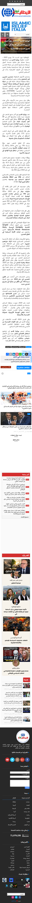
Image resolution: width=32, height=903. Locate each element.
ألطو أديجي (27, 847)
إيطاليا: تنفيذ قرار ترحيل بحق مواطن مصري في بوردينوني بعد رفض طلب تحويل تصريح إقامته (14, 512)
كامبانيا (28, 856)
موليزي (12, 849)
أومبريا (28, 849)
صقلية (28, 862)
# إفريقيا (23, 347)
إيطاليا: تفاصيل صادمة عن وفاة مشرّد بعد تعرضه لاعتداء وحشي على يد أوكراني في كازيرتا (14, 499)
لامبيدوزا (28, 869)
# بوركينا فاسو (15, 347)
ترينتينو (12, 865)
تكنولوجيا (27, 818)
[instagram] (10, 1)
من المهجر (27, 824)
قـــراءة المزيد (5, 367)
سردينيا (12, 856)
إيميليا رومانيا (26, 858)
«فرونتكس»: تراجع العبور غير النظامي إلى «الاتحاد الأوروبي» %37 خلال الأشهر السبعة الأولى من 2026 (12, 710)
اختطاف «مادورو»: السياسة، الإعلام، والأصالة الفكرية (16, 641)
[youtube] (15, 1)
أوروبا (29, 373)
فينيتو (28, 865)
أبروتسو (12, 847)
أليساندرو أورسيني (16, 637)
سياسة (28, 802)
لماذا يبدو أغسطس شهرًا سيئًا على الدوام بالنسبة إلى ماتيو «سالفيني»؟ (17, 407)
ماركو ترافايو (16, 668)
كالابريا (28, 853)
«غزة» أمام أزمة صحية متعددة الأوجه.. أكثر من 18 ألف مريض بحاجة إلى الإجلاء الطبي (14, 479)
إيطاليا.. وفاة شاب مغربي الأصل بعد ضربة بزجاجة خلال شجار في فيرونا (14, 493)
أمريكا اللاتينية (12, 818)
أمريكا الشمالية (12, 815)
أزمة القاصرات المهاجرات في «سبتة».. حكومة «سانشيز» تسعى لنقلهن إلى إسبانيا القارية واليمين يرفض (12, 685)
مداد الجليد (13, 901)
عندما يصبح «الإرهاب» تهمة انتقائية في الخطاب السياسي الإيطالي (16, 672)
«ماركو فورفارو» (16, 606)
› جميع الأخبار (25, 517)
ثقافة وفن (27, 808)
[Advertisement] (16, 536)
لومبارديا (12, 858)
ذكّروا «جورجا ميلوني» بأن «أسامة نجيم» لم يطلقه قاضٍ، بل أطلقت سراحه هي (16, 611)
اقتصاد (28, 805)
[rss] (12, 1)
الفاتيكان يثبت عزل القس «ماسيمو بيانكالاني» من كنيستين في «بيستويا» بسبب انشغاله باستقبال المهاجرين (13, 694)
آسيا (15, 811)
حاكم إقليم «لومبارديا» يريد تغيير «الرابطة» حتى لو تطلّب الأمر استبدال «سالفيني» (16, 428)
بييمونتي (12, 851)
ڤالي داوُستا (11, 867)
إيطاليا (14, 802)
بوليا (13, 853)
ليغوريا (12, 860)
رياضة (28, 815)
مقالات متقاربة (23, 367)
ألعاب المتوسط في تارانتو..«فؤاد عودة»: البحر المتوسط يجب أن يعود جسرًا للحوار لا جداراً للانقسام (14, 505)
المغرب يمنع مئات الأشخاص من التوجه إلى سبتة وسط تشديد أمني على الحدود (12, 702)
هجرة (28, 821)
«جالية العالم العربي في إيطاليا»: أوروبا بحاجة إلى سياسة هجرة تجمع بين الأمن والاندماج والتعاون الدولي (13, 719)
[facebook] (23, 1)
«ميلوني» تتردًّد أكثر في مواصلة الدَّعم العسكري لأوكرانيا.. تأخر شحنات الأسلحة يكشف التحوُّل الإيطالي (16, 387)
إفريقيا (14, 808)
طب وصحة (27, 811)
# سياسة (8, 347)
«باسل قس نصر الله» (16, 580)
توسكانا (12, 862)
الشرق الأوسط (12, 824)
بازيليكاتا (28, 851)
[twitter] (20, 1)
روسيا (14, 821)
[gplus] (17, 1)
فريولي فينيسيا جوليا (25, 867)
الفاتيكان (12, 869)
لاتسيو (28, 860)
